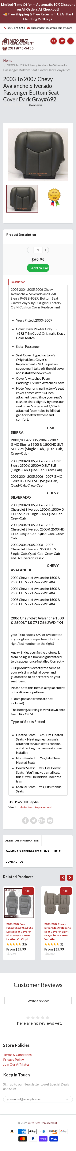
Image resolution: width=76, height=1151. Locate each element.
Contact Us (14, 861)
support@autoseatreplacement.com (51, 27)
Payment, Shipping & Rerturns (27, 851)
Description (18, 282)
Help (57, 851)
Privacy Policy (13, 1059)
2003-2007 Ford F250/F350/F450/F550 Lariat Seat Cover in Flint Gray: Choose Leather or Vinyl (19, 931)
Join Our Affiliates (16, 1064)
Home (7, 60)
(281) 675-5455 (16, 27)
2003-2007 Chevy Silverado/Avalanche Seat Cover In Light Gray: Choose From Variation (57, 931)
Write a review (38, 1001)
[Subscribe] (67, 1099)
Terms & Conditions (17, 1055)
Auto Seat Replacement (36, 807)
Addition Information (22, 840)
